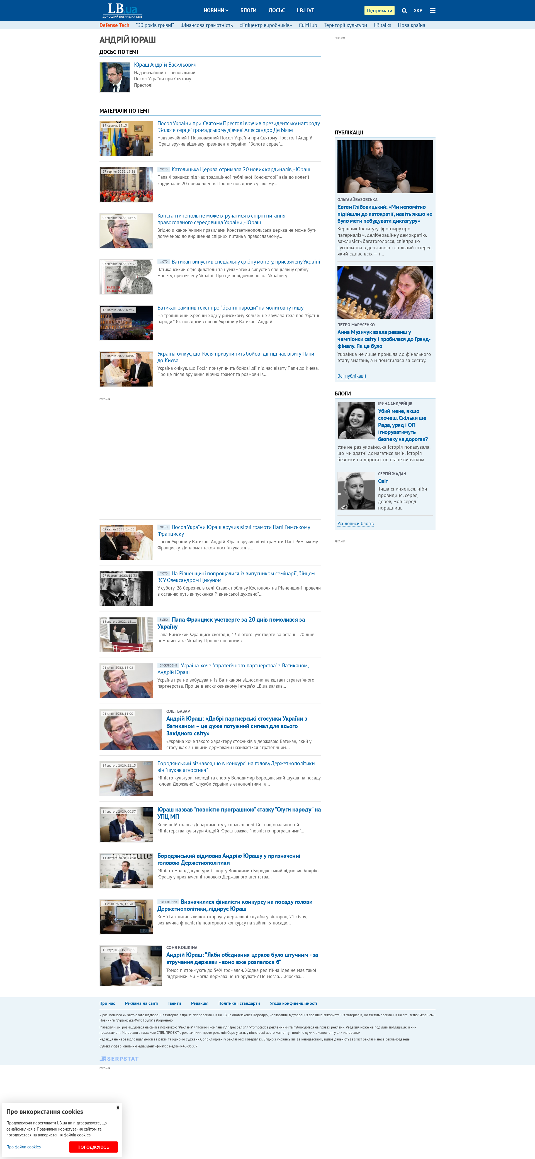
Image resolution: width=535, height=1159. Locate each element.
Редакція (199, 1003)
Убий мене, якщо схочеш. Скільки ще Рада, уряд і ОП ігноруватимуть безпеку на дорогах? (403, 425)
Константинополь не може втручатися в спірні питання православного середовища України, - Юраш (221, 219)
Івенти (174, 1003)
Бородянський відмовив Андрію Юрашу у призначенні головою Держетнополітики (228, 859)
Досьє (277, 10)
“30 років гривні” (155, 25)
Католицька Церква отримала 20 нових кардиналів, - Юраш (235, 169)
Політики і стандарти (239, 1003)
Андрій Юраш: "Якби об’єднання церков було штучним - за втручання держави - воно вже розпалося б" (242, 958)
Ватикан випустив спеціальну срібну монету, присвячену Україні (240, 261)
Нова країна (411, 25)
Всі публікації (351, 376)
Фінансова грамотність (207, 25)
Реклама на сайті (141, 1003)
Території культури (345, 25)
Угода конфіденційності (293, 1003)
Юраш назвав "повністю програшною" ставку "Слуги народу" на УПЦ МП (239, 812)
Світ (383, 481)
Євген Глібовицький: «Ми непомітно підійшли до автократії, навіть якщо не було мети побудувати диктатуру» (384, 213)
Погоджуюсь (93, 1147)
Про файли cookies (23, 1147)
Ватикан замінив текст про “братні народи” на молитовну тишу (230, 307)
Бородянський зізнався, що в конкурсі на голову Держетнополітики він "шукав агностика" (236, 767)
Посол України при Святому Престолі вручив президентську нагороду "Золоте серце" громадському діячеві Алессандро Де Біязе (238, 127)
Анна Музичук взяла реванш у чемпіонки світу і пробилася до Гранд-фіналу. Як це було (384, 339)
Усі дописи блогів (355, 523)
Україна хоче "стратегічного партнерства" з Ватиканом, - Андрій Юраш (233, 669)
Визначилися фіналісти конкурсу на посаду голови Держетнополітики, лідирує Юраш (234, 905)
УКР (418, 10)
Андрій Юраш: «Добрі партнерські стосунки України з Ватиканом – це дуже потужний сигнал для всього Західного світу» (236, 725)
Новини (214, 10)
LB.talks (382, 25)
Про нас (107, 1003)
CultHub (308, 25)
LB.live (305, 10)
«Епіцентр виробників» (266, 25)
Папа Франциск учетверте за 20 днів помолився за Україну (231, 622)
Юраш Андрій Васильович (165, 64)
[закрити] (117, 1107)
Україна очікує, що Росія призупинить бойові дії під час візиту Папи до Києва (235, 357)
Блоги (248, 10)
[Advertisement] (180, 458)
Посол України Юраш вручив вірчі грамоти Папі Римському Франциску (233, 530)
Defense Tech (114, 25)
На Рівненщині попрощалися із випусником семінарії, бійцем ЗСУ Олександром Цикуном (236, 577)
